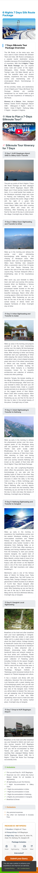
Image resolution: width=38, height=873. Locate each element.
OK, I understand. (23, 868)
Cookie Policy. (10, 868)
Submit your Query (19, 858)
